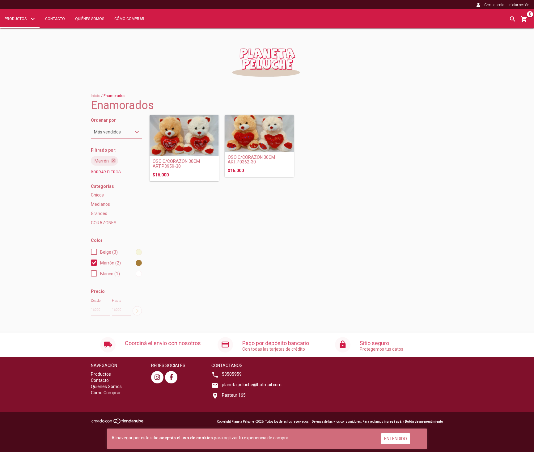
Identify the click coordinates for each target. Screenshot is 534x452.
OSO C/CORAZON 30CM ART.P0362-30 (251, 159)
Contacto (55, 19)
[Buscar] (512, 19)
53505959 (232, 374)
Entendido (395, 438)
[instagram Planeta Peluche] (157, 377)
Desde (95, 300)
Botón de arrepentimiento (424, 421)
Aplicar (137, 310)
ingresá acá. (393, 421)
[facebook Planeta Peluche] (171, 377)
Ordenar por (103, 120)
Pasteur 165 (234, 395)
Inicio (95, 96)
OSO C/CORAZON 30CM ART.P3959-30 (176, 163)
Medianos (100, 204)
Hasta (116, 300)
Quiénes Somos (89, 19)
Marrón (102, 160)
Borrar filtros (106, 172)
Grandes (99, 213)
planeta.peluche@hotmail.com (252, 384)
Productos (16, 19)
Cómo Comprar (129, 19)
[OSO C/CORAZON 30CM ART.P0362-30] (259, 133)
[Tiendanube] (118, 423)
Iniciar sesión (518, 5)
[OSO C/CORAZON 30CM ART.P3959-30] (184, 135)
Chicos (97, 194)
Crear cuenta (494, 5)
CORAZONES (104, 222)
